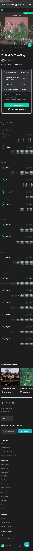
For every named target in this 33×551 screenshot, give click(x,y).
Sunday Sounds (6, 526)
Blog (2, 444)
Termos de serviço (7, 451)
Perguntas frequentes (8, 539)
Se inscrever (25, 431)
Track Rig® (4, 476)
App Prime (4, 468)
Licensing (4, 484)
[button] (15, 48)
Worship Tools (5, 522)
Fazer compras (6, 488)
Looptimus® (5, 472)
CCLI (3, 518)
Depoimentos (5, 448)
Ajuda (3, 535)
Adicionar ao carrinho (16, 105)
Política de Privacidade (8, 455)
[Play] (30, 45)
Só (26, 135)
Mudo (30, 135)
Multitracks (5, 464)
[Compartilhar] (11, 47)
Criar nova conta (6, 408)
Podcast (4, 504)
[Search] (27, 10)
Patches (4, 480)
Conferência (5, 496)
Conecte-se (5, 412)
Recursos (4, 500)
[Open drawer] (30, 10)
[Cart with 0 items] (23, 10)
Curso (3, 508)
